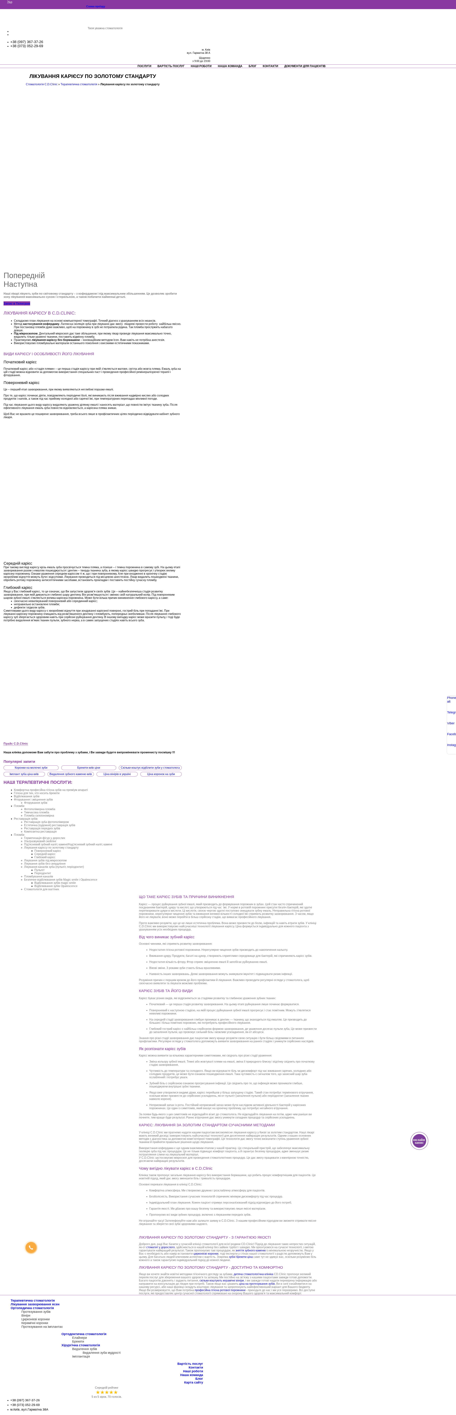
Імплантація (81, 1356)
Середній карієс (45, 854)
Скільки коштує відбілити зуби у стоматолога (150, 767)
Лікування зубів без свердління (45, 863)
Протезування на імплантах (42, 1326)
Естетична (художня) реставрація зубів (49, 825)
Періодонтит (42, 873)
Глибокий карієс (44, 857)
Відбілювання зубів (27, 796)
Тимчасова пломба (36, 812)
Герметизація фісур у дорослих (44, 837)
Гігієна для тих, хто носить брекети (36, 793)
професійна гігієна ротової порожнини (220, 1290)
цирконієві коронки (205, 1253)
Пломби (19, 805)
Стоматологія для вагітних (41, 889)
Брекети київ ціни (88, 767)
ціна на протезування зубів (257, 1283)
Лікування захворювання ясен (35, 1304)
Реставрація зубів (26, 818)
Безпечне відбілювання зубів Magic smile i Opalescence (60, 879)
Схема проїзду (95, 6)
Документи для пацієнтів (305, 66)
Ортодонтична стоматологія (84, 1334)
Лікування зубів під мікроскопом (45, 860)
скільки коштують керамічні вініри (222, 1280)
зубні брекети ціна (241, 1256)
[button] (17, 303)
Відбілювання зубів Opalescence (55, 886)
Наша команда (230, 66)
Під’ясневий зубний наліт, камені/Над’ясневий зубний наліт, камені (68, 844)
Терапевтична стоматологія (79, 84)
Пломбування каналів (38, 876)
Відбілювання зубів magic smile (55, 882)
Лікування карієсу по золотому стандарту (51, 847)
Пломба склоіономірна (39, 815)
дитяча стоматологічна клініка (253, 1274)
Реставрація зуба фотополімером (46, 821)
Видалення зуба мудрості (102, 1352)
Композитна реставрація (40, 831)
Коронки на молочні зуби (31, 767)
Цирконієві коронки (35, 1319)
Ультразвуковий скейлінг (40, 841)
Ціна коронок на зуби (161, 774)
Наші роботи (201, 66)
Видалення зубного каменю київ (71, 774)
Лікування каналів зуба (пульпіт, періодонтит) (54, 866)
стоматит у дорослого (160, 1247)
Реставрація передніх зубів (42, 828)
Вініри (25, 1315)
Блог (252, 66)
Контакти (270, 66)
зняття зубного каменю (250, 1250)
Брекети (78, 1341)
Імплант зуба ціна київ (24, 774)
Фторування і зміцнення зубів (33, 799)
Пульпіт (39, 870)
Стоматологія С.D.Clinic (42, 84)
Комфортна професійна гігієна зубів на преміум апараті (51, 789)
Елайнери (79, 1338)
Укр (9, 2)
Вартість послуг (171, 66)
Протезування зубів (36, 1312)
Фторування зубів (35, 802)
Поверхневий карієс (47, 850)
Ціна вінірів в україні (117, 774)
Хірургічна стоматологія (80, 1345)
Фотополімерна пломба (39, 809)
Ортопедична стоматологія (32, 1308)
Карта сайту (193, 1382)
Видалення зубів (84, 1349)
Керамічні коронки (34, 1323)
